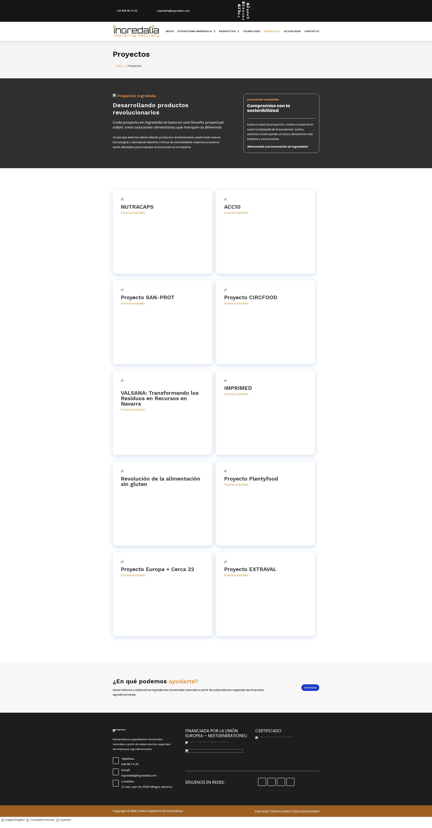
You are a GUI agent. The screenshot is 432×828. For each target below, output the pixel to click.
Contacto (311, 31)
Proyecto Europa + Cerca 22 (157, 569)
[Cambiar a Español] (248, 11)
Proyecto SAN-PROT (147, 297)
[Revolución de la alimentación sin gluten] (162, 471)
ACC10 (232, 207)
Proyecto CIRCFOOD (250, 297)
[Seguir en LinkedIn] (317, 3)
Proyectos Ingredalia (133, 212)
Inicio (170, 31)
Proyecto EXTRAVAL (250, 569)
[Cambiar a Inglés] (239, 11)
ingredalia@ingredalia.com (173, 10)
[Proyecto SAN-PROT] (162, 290)
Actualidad (292, 31)
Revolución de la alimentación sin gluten (160, 481)
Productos (227, 31)
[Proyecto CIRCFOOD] (265, 290)
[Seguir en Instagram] (304, 3)
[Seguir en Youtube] (310, 3)
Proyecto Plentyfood (251, 478)
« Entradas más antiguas (129, 639)
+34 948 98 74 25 (126, 10)
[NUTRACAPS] (162, 200)
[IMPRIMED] (265, 381)
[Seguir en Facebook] (298, 3)
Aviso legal (261, 811)
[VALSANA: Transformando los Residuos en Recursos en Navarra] (162, 384)
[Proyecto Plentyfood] (265, 471)
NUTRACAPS (137, 207)
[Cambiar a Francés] (243, 11)
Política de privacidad (305, 811)
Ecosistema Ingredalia (195, 31)
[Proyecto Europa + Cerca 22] (162, 562)
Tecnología (251, 31)
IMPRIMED (238, 388)
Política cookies (280, 811)
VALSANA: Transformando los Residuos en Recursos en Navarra (160, 398)
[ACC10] (265, 200)
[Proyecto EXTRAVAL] (265, 562)
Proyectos (272, 31)
